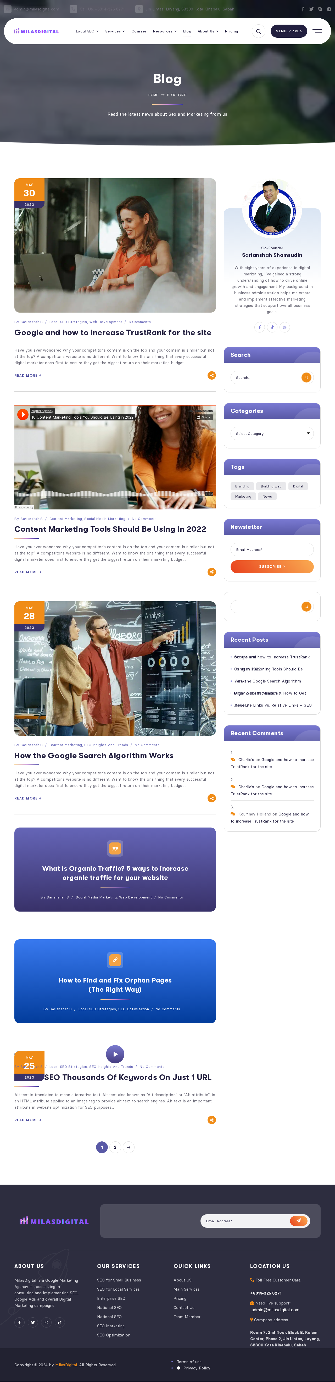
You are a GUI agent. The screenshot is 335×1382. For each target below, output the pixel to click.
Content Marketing (65, 519)
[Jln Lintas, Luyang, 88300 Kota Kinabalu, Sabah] (139, 9)
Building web (271, 486)
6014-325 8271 (267, 1293)
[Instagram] (46, 1322)
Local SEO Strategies (68, 322)
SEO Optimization (133, 1009)
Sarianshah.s (31, 322)
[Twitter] (311, 9)
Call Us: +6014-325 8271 (102, 9)
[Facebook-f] (303, 9)
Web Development (105, 322)
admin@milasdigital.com (36, 9)
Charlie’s (246, 759)
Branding (242, 486)
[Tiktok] (60, 1322)
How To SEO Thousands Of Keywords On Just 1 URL (113, 1077)
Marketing (243, 496)
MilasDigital (66, 1365)
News (267, 496)
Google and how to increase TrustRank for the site (112, 332)
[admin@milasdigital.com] (8, 9)
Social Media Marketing (104, 519)
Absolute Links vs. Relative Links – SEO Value (273, 705)
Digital (298, 486)
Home (153, 95)
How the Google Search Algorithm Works (94, 755)
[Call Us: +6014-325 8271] (73, 9)
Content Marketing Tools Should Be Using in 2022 (110, 529)
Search (306, 607)
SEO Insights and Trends (106, 745)
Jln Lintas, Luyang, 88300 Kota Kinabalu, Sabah (190, 9)
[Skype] (320, 9)
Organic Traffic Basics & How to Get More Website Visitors (270, 693)
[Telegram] (329, 9)
